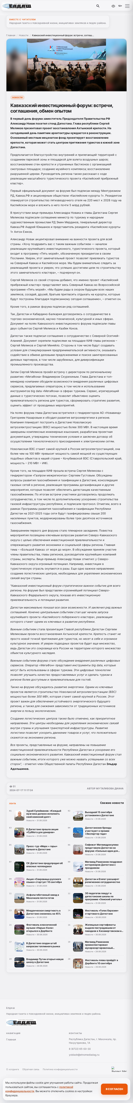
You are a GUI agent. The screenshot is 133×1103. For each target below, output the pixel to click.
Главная (10, 35)
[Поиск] (98, 6)
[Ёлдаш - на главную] (17, 6)
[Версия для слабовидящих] (113, 6)
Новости (23, 35)
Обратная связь (30, 1069)
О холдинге (12, 1069)
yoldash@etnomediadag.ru (84, 1054)
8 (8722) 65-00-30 (80, 1048)
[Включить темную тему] (106, 6)
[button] (127, 6)
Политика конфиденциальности (60, 1069)
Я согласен (114, 1089)
